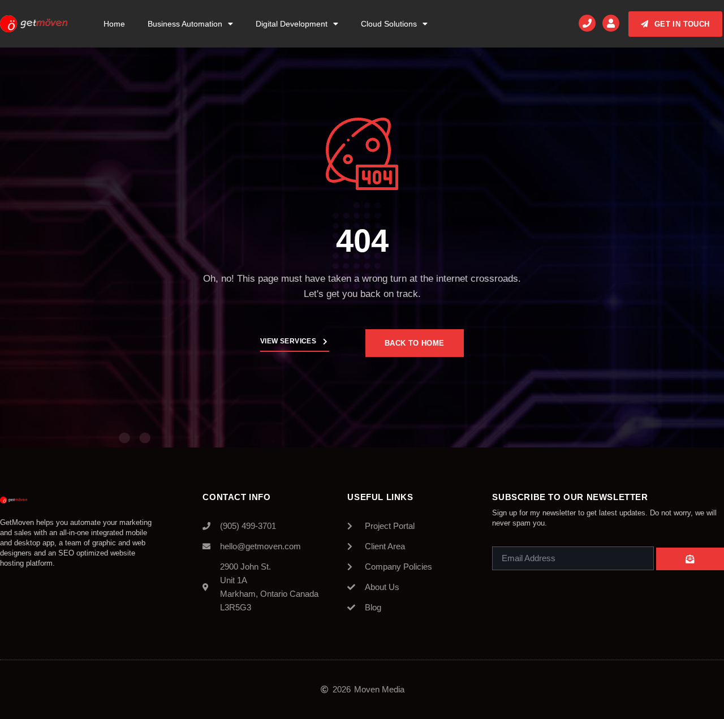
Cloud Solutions (389, 23)
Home (114, 23)
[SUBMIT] (690, 559)
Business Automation (185, 23)
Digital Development (291, 23)
